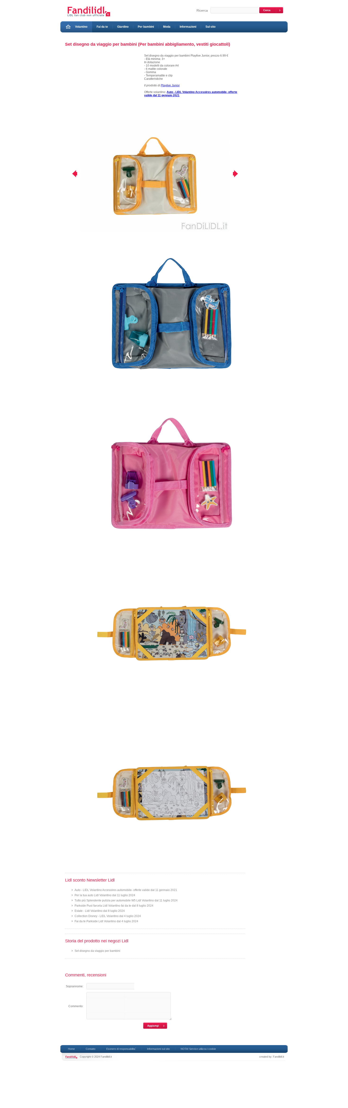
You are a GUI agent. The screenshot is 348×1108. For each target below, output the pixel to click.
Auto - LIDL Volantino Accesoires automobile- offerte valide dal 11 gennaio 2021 (126, 890)
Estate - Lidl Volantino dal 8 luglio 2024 (100, 911)
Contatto (90, 1048)
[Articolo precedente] (71, 173)
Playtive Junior (170, 85)
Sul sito (210, 26)
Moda (166, 26)
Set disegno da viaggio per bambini (97, 951)
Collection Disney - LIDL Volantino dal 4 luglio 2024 (108, 916)
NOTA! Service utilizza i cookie (198, 1048)
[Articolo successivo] (238, 173)
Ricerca (202, 10)
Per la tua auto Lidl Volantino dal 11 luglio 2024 (105, 895)
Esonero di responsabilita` (121, 1048)
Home (71, 1048)
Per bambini (146, 26)
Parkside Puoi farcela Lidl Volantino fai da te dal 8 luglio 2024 (114, 905)
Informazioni (188, 26)
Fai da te (102, 26)
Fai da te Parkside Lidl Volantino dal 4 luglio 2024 (106, 921)
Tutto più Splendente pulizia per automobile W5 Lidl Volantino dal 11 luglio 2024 (126, 900)
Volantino (81, 26)
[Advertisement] (102, 87)
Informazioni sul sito (158, 1048)
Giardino (123, 26)
